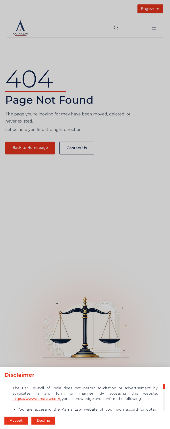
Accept (16, 420)
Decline (43, 420)
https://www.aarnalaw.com (36, 399)
